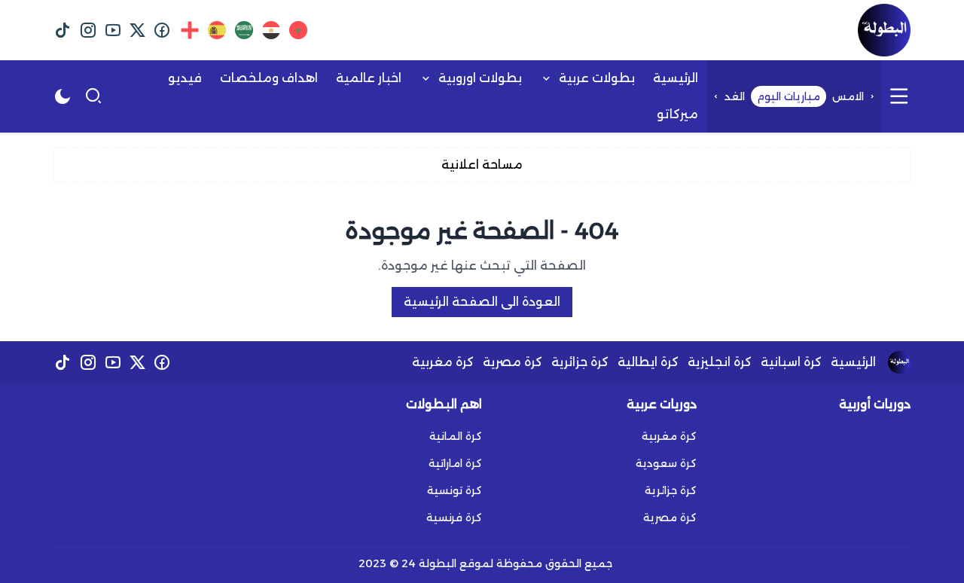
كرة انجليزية (720, 362)
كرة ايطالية (648, 362)
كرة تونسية (454, 490)
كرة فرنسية (454, 517)
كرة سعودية (666, 463)
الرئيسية (853, 362)
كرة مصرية (512, 362)
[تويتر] (137, 30)
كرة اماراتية (455, 463)
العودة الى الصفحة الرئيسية (482, 302)
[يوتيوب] (112, 30)
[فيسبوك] (162, 30)
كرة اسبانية (791, 362)
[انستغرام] (87, 30)
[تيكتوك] (62, 30)
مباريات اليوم (788, 96)
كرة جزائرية (580, 362)
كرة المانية (455, 436)
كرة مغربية (443, 362)
